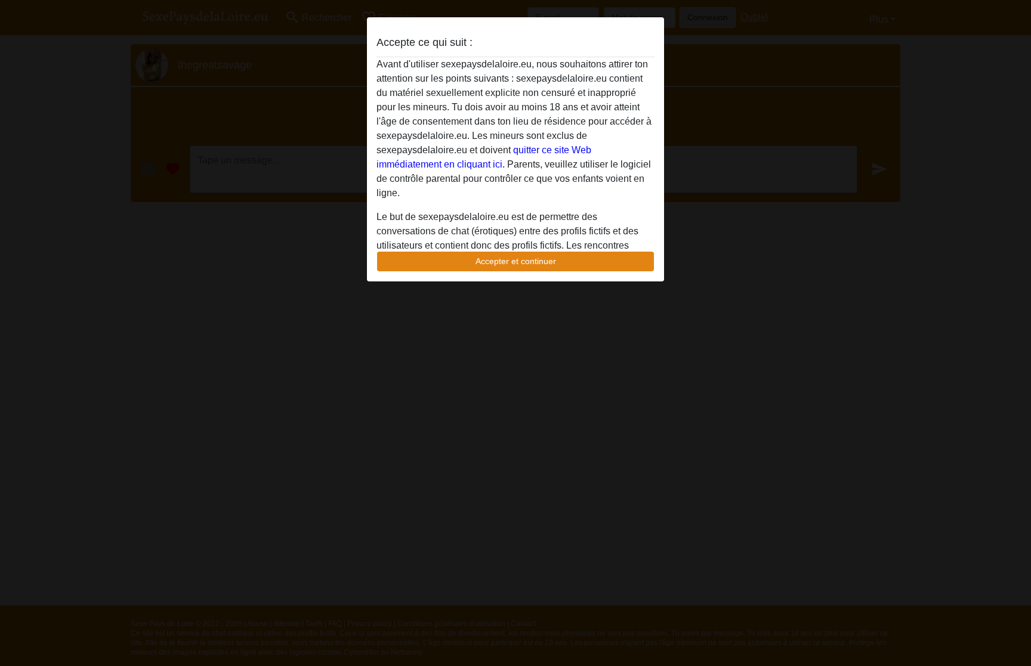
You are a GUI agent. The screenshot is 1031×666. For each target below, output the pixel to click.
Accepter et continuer (516, 261)
